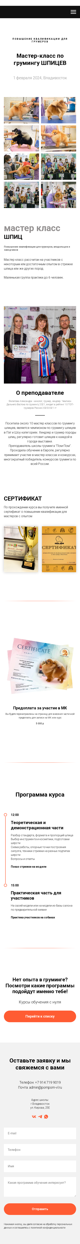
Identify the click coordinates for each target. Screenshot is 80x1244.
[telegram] (40, 1116)
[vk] (34, 1116)
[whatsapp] (46, 1116)
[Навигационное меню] (73, 12)
